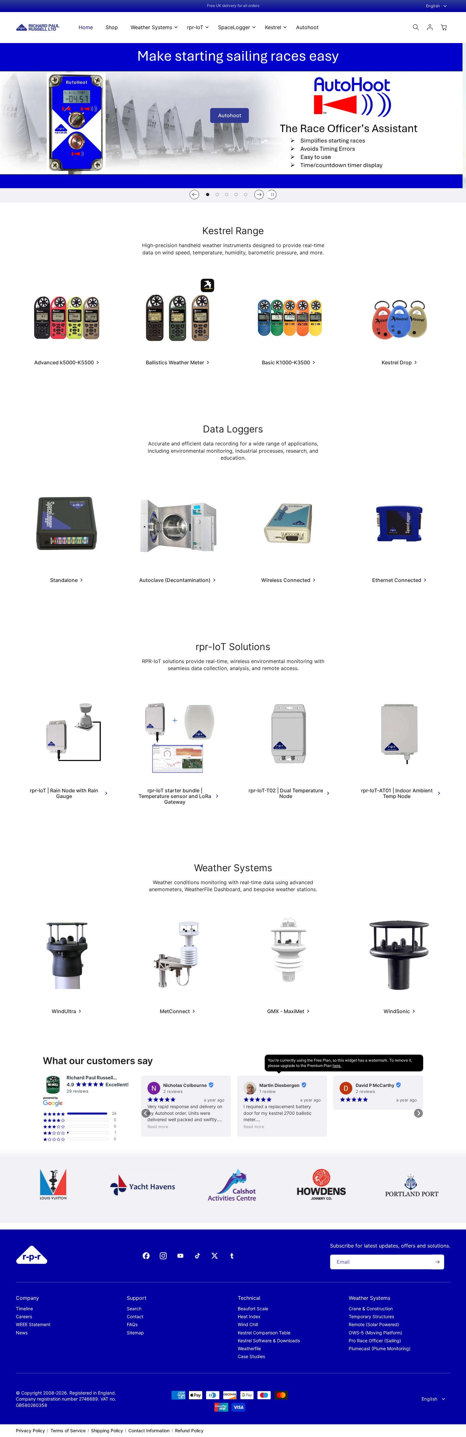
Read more (157, 1126)
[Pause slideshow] (271, 194)
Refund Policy (189, 1430)
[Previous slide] (194, 194)
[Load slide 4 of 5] (236, 194)
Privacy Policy (30, 1430)
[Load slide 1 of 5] (207, 194)
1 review (267, 1091)
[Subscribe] (437, 1262)
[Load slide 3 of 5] (226, 194)
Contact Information (149, 1430)
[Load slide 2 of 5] (217, 194)
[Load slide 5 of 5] (245, 194)
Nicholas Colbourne (185, 1085)
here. (337, 1065)
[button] (152, 27)
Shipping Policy (107, 1430)
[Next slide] (259, 194)
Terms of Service (68, 1430)
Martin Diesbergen (279, 1085)
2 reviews (173, 1091)
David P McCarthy (375, 1085)
